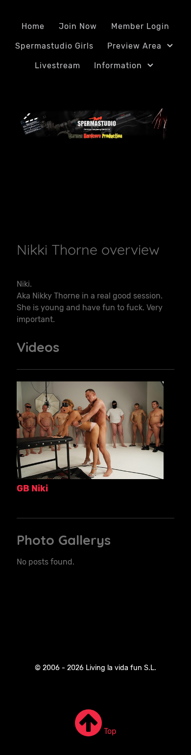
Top (109, 731)
